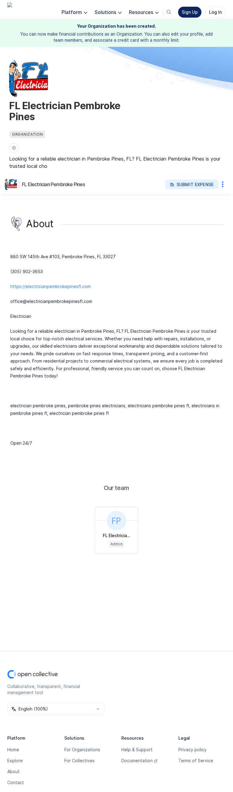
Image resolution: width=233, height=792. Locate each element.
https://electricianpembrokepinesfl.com (50, 286)
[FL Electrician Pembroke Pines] (12, 184)
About (13, 771)
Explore (15, 760)
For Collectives (79, 760)
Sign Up (190, 12)
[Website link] (14, 148)
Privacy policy (192, 749)
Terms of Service (195, 760)
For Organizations (82, 749)
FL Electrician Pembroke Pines (53, 184)
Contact (15, 782)
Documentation (137, 760)
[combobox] (55, 709)
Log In (215, 12)
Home (13, 749)
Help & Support (137, 749)
